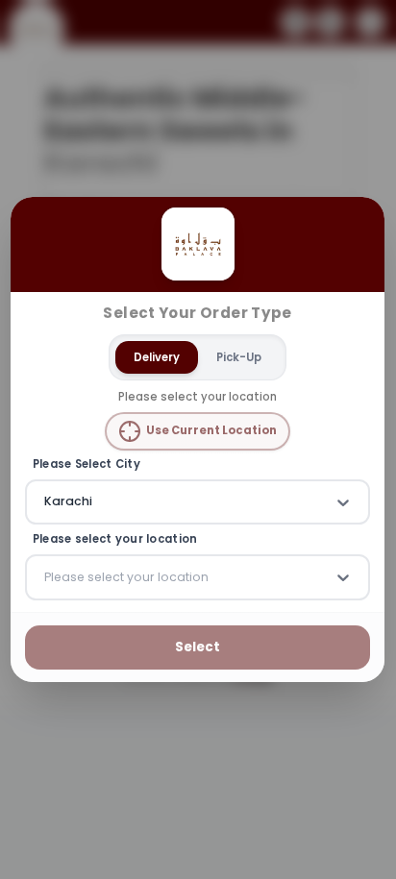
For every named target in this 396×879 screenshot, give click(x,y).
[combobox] (46, 502)
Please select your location (115, 540)
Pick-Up (239, 357)
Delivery (158, 357)
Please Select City (86, 464)
